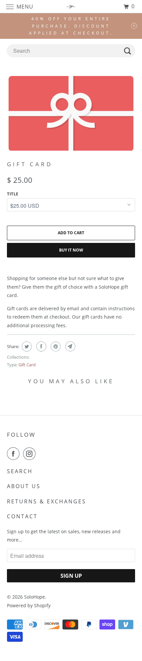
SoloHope (34, 597)
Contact (22, 516)
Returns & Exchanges (46, 501)
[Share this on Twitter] (26, 346)
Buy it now (71, 250)
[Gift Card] (71, 113)
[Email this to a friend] (69, 346)
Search (20, 471)
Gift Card (27, 365)
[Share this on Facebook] (40, 346)
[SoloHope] (71, 6)
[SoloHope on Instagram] (30, 453)
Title (12, 194)
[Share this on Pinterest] (55, 346)
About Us (24, 486)
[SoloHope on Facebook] (14, 453)
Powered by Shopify (29, 605)
